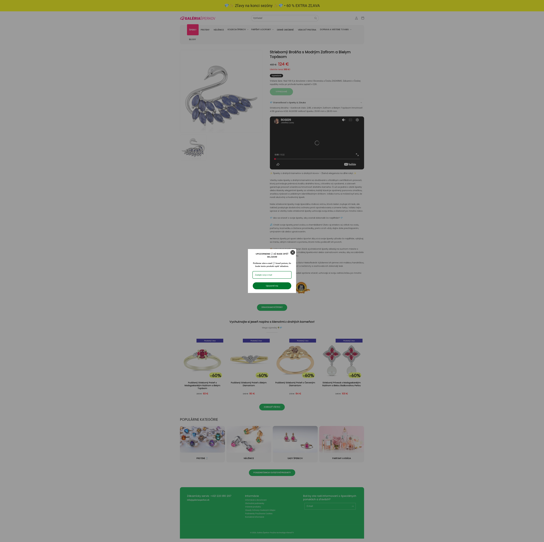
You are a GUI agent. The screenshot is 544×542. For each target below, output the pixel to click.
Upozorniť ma (272, 286)
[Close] (292, 252)
